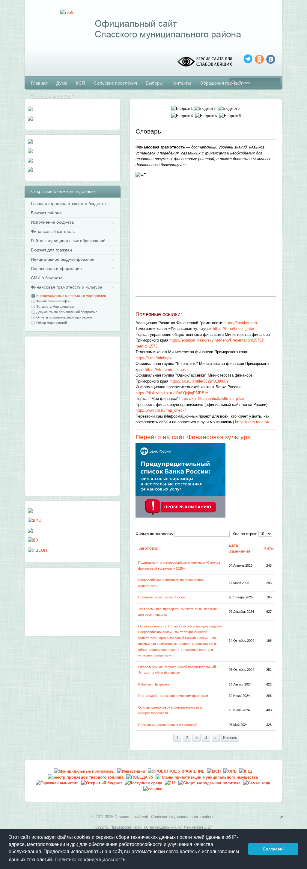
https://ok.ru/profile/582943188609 (198, 381)
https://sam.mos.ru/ (252, 422)
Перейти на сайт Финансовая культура (194, 436)
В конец (230, 737)
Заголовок (148, 548)
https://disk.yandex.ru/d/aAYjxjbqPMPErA (172, 393)
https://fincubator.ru (240, 323)
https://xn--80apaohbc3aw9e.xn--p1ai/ (211, 398)
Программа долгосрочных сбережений (167, 725)
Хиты (269, 548)
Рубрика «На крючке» (154, 684)
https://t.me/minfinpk (153, 358)
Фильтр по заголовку (154, 534)
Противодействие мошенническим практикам (173, 695)
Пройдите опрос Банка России (161, 597)
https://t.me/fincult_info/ (233, 328)
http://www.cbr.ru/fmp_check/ (161, 410)
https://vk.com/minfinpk (165, 369)
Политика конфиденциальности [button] (90, 859)
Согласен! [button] (273, 849)
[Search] (233, 82)
